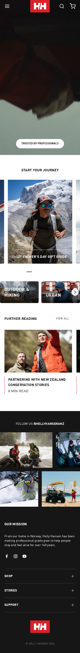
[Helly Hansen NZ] (40, 6)
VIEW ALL (62, 318)
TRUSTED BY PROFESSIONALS (40, 143)
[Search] (61, 6)
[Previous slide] (4, 292)
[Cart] (73, 6)
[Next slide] (75, 292)
